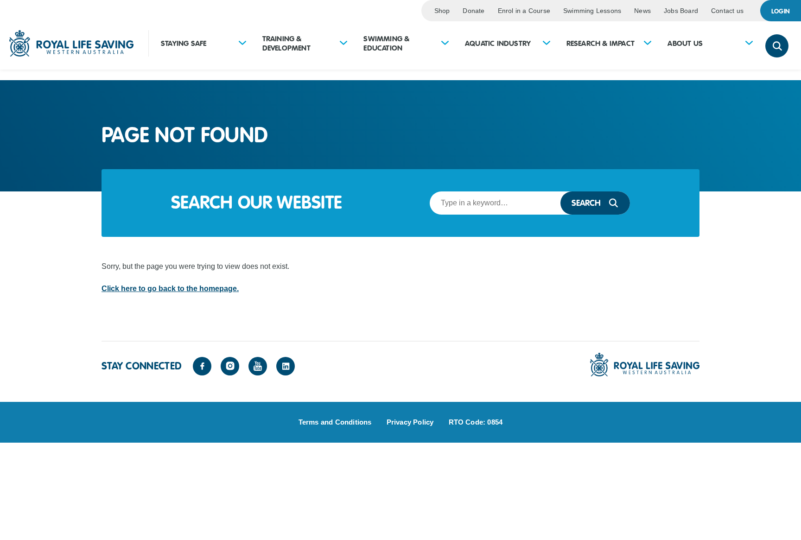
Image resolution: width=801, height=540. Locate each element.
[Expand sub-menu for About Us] (749, 43)
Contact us (727, 10)
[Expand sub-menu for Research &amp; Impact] (647, 43)
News (642, 10)
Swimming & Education (386, 43)
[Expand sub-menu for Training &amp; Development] (343, 43)
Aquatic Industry (498, 43)
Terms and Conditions (335, 422)
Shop (442, 10)
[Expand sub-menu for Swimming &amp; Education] (445, 43)
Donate (473, 10)
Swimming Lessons (592, 10)
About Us (685, 43)
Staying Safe (183, 43)
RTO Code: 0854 (476, 422)
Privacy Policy (410, 422)
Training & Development (286, 43)
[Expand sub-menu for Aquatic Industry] (546, 43)
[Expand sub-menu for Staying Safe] (242, 43)
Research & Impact (600, 43)
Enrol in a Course (524, 10)
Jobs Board (681, 10)
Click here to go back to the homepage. (170, 288)
